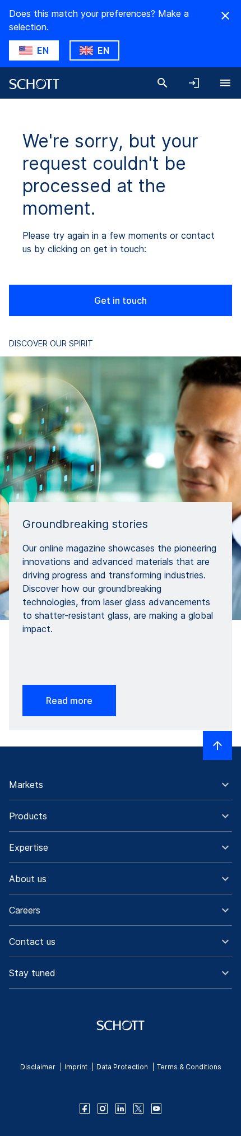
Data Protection (122, 1067)
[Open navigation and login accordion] (194, 83)
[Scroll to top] (217, 745)
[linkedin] (120, 1108)
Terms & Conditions (189, 1067)
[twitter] (138, 1108)
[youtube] (156, 1108)
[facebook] (85, 1108)
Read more (69, 700)
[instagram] (103, 1108)
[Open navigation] (225, 83)
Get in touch (120, 300)
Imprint (75, 1067)
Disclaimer (37, 1067)
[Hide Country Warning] (225, 15)
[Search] (162, 83)
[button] (120, 784)
